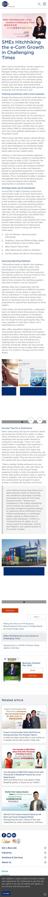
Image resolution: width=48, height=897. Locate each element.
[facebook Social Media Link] (4, 835)
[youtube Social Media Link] (9, 835)
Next (40, 420)
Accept (6, 893)
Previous (31, 420)
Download (10, 610)
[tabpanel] (24, 391)
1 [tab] (22, 422)
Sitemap (5, 871)
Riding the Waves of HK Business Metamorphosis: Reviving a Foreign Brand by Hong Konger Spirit (22, 626)
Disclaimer (6, 875)
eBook (32, 670)
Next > (36, 617)
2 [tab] (26, 422)
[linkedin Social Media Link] (14, 835)
